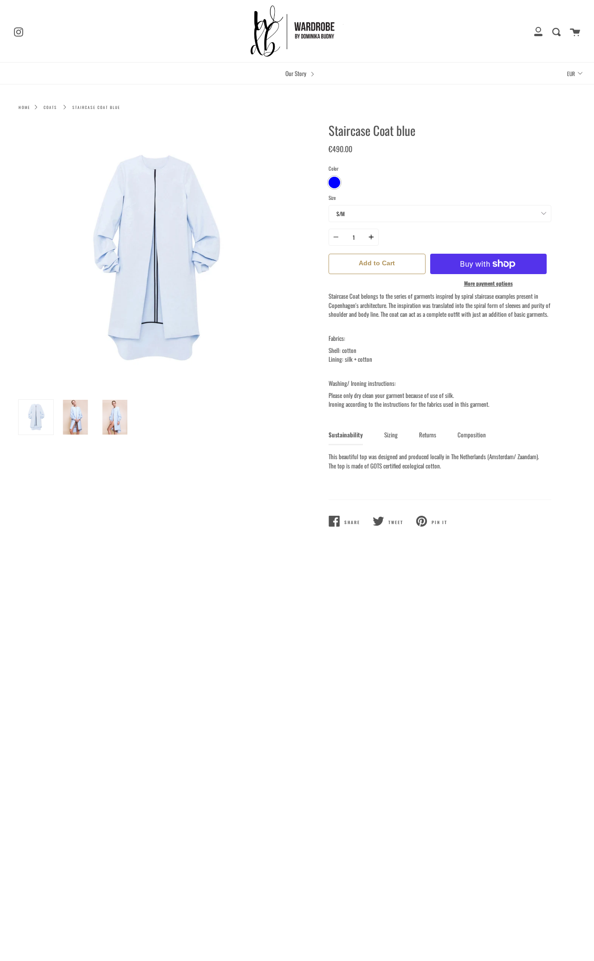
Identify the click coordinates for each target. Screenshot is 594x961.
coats (50, 107)
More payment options (488, 283)
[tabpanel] (154, 259)
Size (332, 197)
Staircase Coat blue (96, 107)
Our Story (296, 73)
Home (24, 107)
